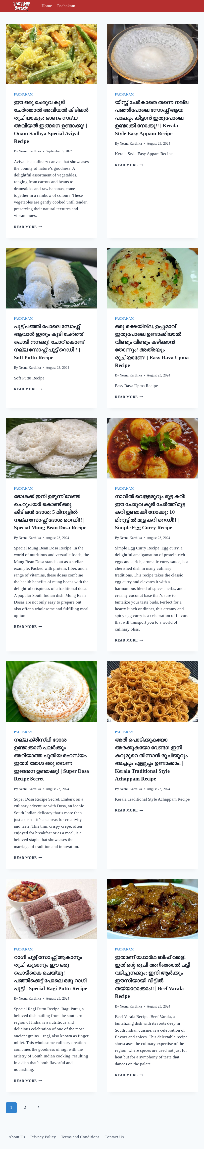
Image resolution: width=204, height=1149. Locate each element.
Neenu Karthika (30, 151)
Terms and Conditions (80, 1137)
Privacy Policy (43, 1137)
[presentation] (51, 54)
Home (47, 5)
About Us (16, 1137)
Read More (28, 227)
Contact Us (114, 1137)
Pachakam (66, 5)
